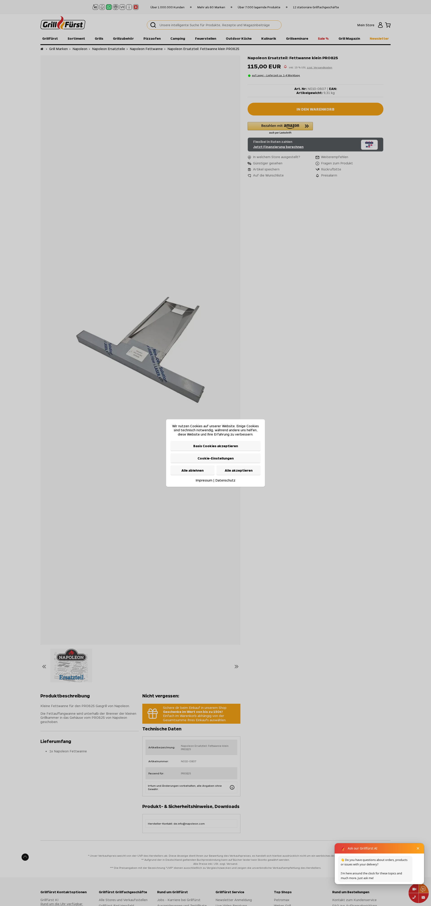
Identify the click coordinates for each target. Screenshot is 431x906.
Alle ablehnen (192, 470)
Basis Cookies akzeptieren (215, 446)
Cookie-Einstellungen (216, 458)
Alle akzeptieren (239, 470)
